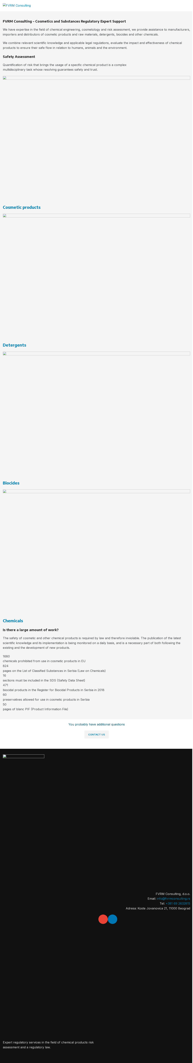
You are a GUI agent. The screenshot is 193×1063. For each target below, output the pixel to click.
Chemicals (13, 620)
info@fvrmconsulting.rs (173, 898)
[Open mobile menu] (188, 5)
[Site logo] (17, 5)
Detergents (14, 345)
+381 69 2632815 (178, 903)
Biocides (11, 482)
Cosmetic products (22, 207)
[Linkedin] (112, 919)
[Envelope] (103, 919)
